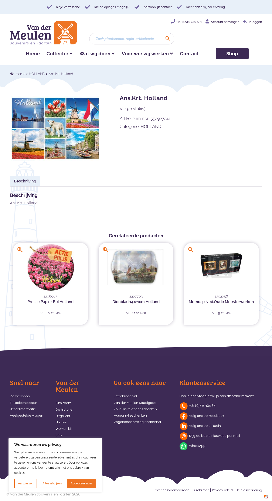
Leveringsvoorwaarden (171, 490)
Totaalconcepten (23, 402)
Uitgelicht (63, 416)
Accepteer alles (82, 483)
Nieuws (61, 422)
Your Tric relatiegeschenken (135, 409)
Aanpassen (25, 483)
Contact (189, 53)
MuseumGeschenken (130, 415)
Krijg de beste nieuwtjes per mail (214, 435)
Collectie (57, 53)
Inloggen (255, 22)
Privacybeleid (222, 490)
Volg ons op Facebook (206, 415)
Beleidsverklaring (249, 490)
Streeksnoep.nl (125, 396)
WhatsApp (197, 445)
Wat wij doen (94, 53)
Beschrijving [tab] (25, 181)
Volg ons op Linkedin (205, 425)
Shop (232, 53)
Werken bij (64, 428)
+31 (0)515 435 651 (189, 22)
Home (33, 53)
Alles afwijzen (52, 483)
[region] (55, 465)
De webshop (20, 396)
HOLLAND (37, 74)
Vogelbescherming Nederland (137, 422)
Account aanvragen (225, 22)
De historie (64, 409)
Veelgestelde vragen (26, 415)
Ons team (63, 403)
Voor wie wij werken (145, 53)
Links (59, 435)
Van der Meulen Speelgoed (135, 402)
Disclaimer (201, 490)
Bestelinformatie (23, 409)
